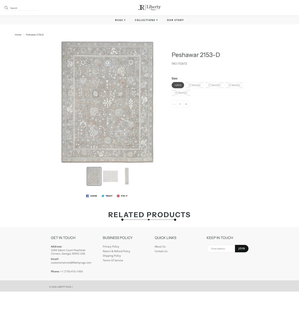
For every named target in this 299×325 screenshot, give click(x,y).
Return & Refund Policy (116, 251)
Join (241, 248)
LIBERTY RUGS (64, 286)
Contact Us (161, 251)
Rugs (119, 20)
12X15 (177, 85)
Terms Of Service (113, 260)
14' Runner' (181, 92)
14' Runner (234, 85)
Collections (145, 20)
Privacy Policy (111, 246)
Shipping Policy (112, 255)
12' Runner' (214, 85)
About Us (160, 246)
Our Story (175, 20)
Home (18, 34)
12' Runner (194, 85)
